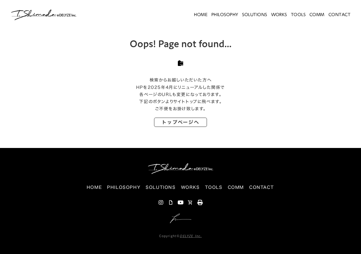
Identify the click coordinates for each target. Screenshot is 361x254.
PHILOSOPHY (224, 14)
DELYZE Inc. (191, 235)
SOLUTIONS (254, 14)
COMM (317, 14)
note (170, 202)
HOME (200, 14)
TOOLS (298, 14)
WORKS (279, 14)
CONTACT (339, 14)
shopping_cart (190, 202)
